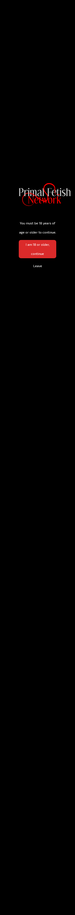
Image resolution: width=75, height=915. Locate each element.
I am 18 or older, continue (38, 249)
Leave (37, 266)
